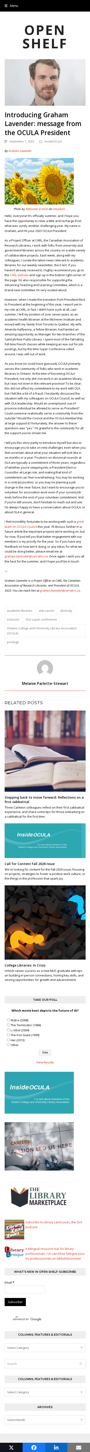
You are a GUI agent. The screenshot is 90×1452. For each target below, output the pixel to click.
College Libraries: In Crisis (25, 965)
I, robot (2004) (20, 1030)
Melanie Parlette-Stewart (45, 683)
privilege (13, 642)
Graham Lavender (20, 151)
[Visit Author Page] (45, 668)
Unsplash (59, 209)
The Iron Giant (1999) (25, 1035)
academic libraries (20, 611)
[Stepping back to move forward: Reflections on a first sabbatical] (45, 751)
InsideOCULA (53, 141)
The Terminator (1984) (26, 1025)
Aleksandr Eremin (37, 209)
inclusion (13, 619)
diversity (66, 611)
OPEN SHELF (45, 36)
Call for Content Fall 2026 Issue (30, 864)
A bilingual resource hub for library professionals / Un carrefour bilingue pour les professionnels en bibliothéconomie (55, 1254)
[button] (11, 5)
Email (9, 1282)
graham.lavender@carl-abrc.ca (26, 556)
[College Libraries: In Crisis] (45, 922)
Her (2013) (17, 1040)
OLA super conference (41, 619)
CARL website (19, 275)
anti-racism (46, 611)
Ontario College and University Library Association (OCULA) (42, 630)
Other (15, 1045)
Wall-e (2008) (19, 1020)
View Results (45, 1062)
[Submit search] (81, 1364)
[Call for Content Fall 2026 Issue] (45, 840)
